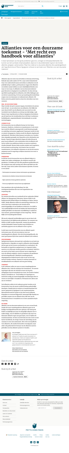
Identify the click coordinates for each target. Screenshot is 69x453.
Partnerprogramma (7, 422)
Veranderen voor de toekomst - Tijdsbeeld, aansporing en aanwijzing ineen (57, 176)
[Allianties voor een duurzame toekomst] (52, 87)
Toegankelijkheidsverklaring (26, 436)
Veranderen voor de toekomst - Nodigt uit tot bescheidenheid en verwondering (57, 154)
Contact (4, 405)
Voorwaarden (6, 408)
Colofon (35, 435)
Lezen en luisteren (7, 413)
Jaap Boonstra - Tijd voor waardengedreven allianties (57, 197)
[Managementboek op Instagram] (38, 442)
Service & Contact (39, 436)
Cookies (47, 435)
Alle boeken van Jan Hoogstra (19, 349)
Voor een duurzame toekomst (55, 141)
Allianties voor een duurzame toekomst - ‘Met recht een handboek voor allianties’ (38, 18)
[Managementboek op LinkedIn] (31, 442)
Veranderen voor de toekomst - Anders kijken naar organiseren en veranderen (57, 186)
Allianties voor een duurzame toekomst (52, 98)
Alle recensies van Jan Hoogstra (20, 351)
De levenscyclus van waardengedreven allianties (57, 218)
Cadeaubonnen (24, 408)
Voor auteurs (6, 416)
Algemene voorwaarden (25, 435)
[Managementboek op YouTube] (34, 442)
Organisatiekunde (16, 18)
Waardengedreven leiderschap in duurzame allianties (55, 132)
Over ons (5, 402)
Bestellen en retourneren (9, 411)
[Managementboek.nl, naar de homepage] (7, 7)
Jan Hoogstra (5, 74)
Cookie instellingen (56, 435)
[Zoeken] (42, 6)
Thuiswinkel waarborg (12, 435)
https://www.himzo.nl (17, 348)
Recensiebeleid (6, 419)
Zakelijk (22, 399)
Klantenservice (7, 399)
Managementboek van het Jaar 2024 (56, 112)
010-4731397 (65, 11)
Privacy (41, 435)
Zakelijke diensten (24, 402)
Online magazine (7, 18)
